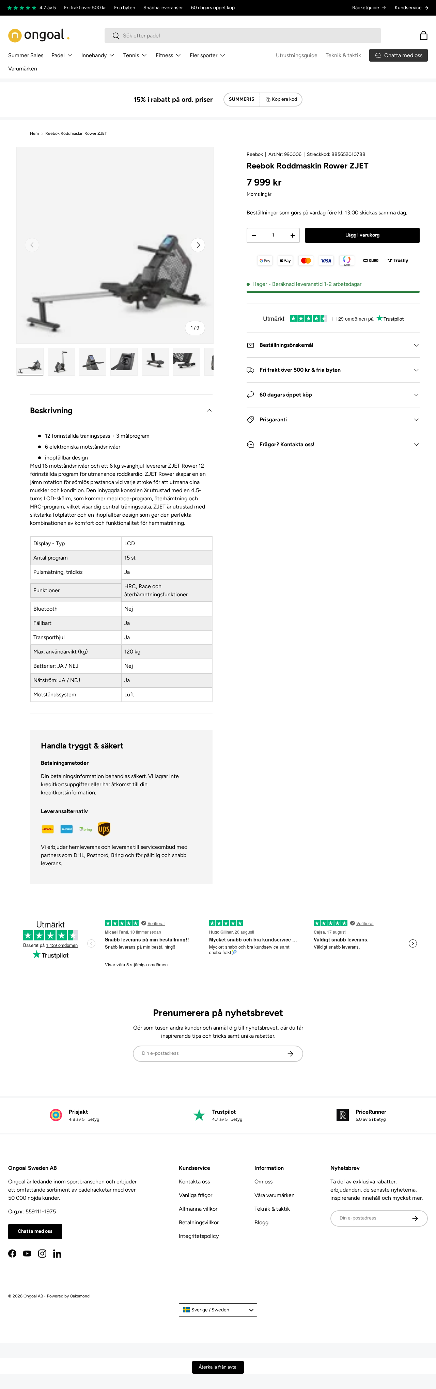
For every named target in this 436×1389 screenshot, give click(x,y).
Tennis (131, 55)
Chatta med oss (35, 1231)
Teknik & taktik (343, 55)
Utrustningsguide (296, 55)
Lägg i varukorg (362, 235)
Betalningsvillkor (199, 1222)
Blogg (261, 1222)
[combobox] (243, 35)
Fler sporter (203, 55)
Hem (34, 133)
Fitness (164, 55)
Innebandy (94, 55)
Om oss (263, 1181)
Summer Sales (25, 55)
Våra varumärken (274, 1195)
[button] (423, 35)
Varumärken (22, 68)
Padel (58, 55)
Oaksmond (80, 1296)
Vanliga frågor (195, 1195)
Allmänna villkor (198, 1209)
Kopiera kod (284, 99)
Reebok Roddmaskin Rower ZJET (76, 133)
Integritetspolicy (199, 1236)
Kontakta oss (194, 1181)
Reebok (255, 154)
